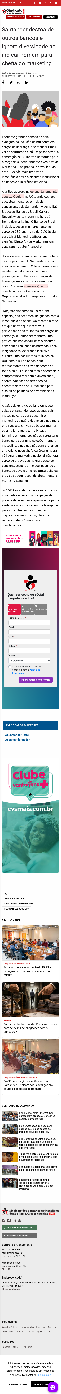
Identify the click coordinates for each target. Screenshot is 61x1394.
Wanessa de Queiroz (14, 898)
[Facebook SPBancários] (9, 1220)
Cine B (16, 1347)
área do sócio (34, 17)
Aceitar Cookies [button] (42, 1384)
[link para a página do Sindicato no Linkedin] (50, 3)
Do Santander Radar (17, 739)
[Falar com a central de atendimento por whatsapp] (9, 1269)
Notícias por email (17, 1236)
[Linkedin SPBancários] (15, 1220)
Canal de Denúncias (15, 17)
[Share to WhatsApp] (19, 84)
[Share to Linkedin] (26, 84)
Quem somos (43, 1331)
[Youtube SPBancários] (25, 1220)
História (31, 1331)
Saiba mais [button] (44, 1375)
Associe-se (50, 17)
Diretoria (52, 1327)
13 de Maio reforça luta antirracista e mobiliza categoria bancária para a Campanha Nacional (38, 1156)
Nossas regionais (11, 1289)
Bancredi (6, 1347)
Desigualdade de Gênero (16, 909)
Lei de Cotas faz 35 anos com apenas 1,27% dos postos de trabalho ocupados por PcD (35, 1128)
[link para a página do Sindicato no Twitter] (39, 3)
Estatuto (20, 1331)
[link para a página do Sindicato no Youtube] (56, 3)
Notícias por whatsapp (19, 1228)
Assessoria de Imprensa (33, 1327)
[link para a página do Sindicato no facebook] (34, 3)
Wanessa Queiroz (36, 286)
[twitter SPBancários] (4, 1220)
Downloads (7, 1331)
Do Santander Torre (16, 734)
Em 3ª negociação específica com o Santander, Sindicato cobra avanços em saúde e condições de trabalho (28, 1085)
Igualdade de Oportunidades (18, 904)
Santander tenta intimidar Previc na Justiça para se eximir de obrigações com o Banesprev (30, 1028)
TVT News (27, 1347)
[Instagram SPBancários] (20, 1220)
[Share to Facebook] (3, 84)
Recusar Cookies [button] (18, 1384)
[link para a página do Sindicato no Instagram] (45, 3)
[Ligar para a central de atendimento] (3, 1269)
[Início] (18, 11)
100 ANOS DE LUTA (11, 2)
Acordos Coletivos (10, 1327)
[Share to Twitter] (11, 84)
